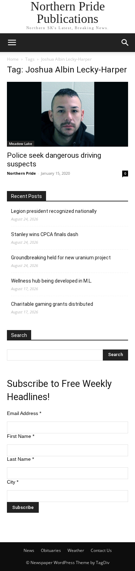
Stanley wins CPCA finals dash (44, 234)
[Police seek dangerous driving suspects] (67, 114)
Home (13, 59)
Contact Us (101, 550)
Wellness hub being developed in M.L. (51, 281)
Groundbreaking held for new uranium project (61, 257)
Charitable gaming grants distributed (52, 304)
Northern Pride (21, 173)
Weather (76, 550)
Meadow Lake (20, 143)
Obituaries (51, 550)
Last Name (20, 459)
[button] (12, 42)
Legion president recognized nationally (54, 211)
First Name (20, 436)
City (12, 482)
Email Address (24, 413)
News (29, 550)
